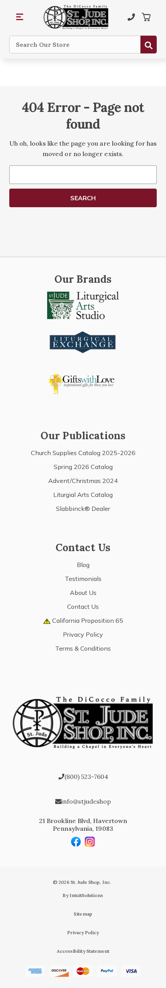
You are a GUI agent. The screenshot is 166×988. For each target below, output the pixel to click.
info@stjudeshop (86, 801)
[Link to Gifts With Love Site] (83, 382)
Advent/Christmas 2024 (83, 481)
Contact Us (83, 606)
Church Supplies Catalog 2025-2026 (83, 453)
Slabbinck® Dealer (83, 508)
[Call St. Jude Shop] (131, 17)
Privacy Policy (83, 634)
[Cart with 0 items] (146, 17)
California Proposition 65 (87, 620)
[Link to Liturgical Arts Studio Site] (83, 305)
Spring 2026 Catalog (83, 467)
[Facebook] (76, 841)
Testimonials (83, 578)
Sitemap (83, 914)
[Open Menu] (20, 17)
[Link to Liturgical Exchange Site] (83, 341)
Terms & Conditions (83, 648)
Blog (83, 565)
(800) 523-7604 (86, 776)
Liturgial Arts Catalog (83, 494)
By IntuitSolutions (83, 895)
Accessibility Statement (83, 951)
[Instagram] (90, 841)
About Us (83, 592)
